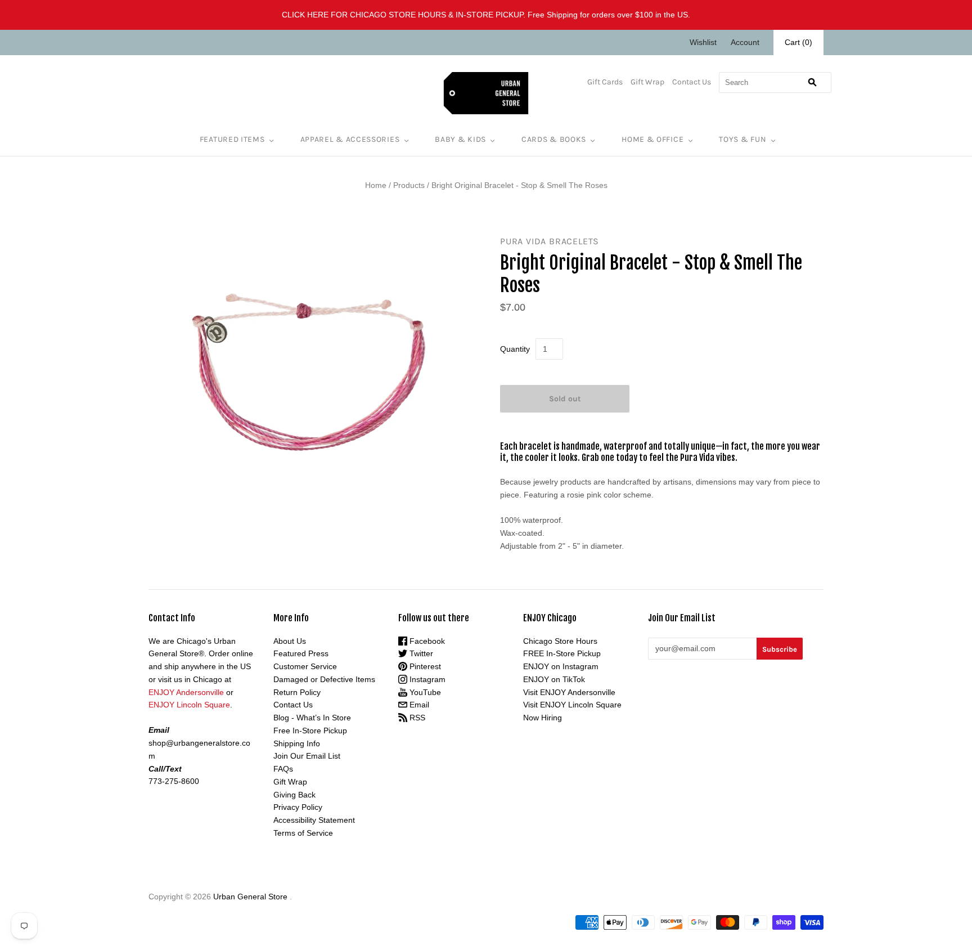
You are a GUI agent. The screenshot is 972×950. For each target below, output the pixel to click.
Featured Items (232, 139)
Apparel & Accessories (350, 139)
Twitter (420, 653)
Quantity (515, 348)
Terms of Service (303, 832)
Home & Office (652, 139)
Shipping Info (296, 743)
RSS (416, 717)
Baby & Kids (460, 139)
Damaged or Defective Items (324, 679)
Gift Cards (605, 82)
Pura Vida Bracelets (549, 241)
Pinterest (424, 666)
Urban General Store (250, 896)
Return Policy (297, 692)
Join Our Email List (306, 755)
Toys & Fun (742, 139)
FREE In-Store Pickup (562, 653)
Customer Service (305, 666)
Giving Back (294, 794)
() (798, 42)
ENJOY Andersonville (186, 692)
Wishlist (703, 42)
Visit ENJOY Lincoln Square (572, 704)
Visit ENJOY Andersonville (569, 692)
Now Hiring (542, 717)
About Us (289, 641)
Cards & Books (553, 139)
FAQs (283, 768)
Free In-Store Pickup (310, 730)
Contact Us (691, 82)
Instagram (426, 679)
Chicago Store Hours (560, 641)
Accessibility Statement (314, 819)
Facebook (426, 641)
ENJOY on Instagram (560, 666)
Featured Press (300, 653)
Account (745, 42)
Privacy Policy (297, 807)
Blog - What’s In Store (312, 717)
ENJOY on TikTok (554, 679)
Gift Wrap (647, 82)
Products (409, 185)
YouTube (424, 692)
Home (375, 185)
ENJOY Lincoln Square (189, 704)
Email (418, 704)
